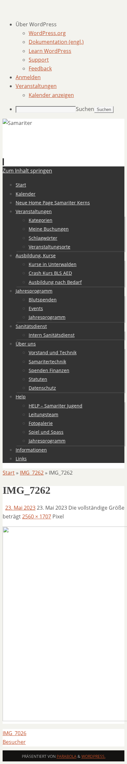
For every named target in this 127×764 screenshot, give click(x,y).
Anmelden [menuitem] (28, 77)
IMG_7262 (32, 472)
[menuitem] (70, 24)
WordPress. (93, 756)
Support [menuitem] (39, 59)
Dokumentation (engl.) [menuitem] (56, 41)
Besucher (14, 742)
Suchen (85, 109)
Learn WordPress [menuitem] (50, 51)
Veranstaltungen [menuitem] (36, 86)
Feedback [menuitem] (40, 68)
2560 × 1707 (36, 516)
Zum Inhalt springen (27, 170)
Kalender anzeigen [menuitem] (51, 95)
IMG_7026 (14, 733)
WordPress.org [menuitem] (47, 33)
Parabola (67, 756)
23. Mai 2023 (20, 507)
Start (9, 472)
